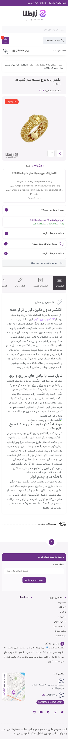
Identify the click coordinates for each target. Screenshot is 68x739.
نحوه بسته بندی (60, 626)
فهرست (57, 50)
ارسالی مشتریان (60, 621)
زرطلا (61, 64)
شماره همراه (58, 564)
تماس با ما (62, 616)
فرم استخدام (61, 635)
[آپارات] (34, 712)
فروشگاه (63, 607)
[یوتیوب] (41, 712)
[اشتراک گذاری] (59, 153)
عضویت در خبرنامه (34, 580)
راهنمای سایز (20, 286)
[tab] (59, 283)
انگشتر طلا (52, 64)
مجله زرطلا (62, 602)
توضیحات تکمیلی (40, 286)
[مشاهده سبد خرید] (5, 41)
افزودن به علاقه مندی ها (47, 154)
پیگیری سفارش (60, 630)
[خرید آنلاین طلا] (34, 15)
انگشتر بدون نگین (37, 64)
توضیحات (60, 286)
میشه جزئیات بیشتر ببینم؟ (44, 244)
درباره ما (63, 611)
